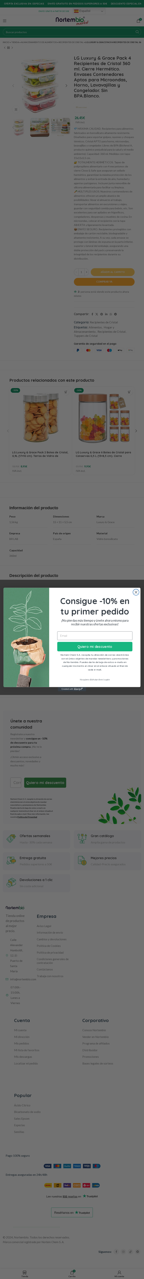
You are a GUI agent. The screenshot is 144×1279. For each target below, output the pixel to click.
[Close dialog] (136, 592)
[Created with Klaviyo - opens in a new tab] (72, 689)
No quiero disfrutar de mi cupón (95, 679)
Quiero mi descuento (94, 646)
